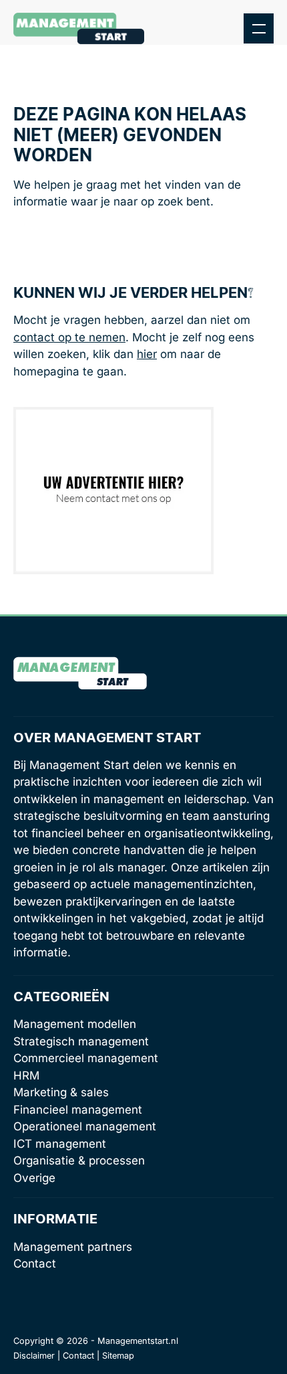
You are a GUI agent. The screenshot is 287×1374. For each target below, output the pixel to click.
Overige (34, 1178)
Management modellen (74, 1024)
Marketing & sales (61, 1092)
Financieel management (77, 1109)
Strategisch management (81, 1041)
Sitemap (118, 1356)
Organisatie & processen (79, 1160)
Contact (34, 1263)
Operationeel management (84, 1126)
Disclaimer (34, 1356)
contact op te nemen (69, 337)
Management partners (72, 1247)
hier (147, 354)
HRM (26, 1075)
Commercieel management (85, 1058)
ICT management (59, 1143)
